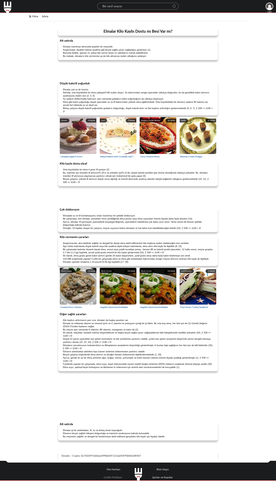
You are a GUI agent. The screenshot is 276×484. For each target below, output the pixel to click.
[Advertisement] (138, 70)
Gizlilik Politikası (113, 477)
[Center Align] (175, 4)
